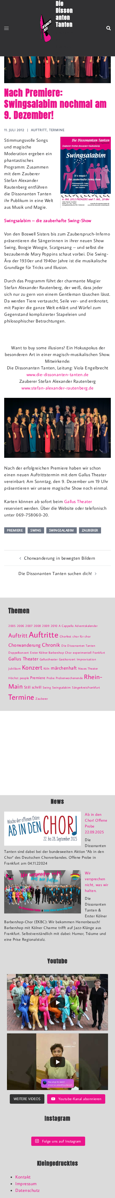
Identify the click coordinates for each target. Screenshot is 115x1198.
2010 (54, 626)
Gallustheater (49, 659)
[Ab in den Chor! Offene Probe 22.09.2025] (42, 829)
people (24, 678)
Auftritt (39, 130)
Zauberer (90, 530)
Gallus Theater (78, 501)
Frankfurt (99, 653)
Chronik (51, 644)
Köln (47, 668)
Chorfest (65, 636)
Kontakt (23, 1177)
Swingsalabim (61, 530)
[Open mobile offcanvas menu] (6, 28)
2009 (45, 626)
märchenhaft (64, 668)
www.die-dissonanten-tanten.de (58, 374)
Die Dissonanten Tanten (78, 646)
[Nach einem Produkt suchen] (108, 28)
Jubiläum (14, 668)
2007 (28, 626)
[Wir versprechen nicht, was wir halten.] (42, 891)
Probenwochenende (69, 678)
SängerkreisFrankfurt (86, 687)
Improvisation (86, 659)
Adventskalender (86, 626)
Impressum (26, 1183)
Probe (51, 678)
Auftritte (44, 634)
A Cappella (66, 626)
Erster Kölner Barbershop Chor (51, 653)
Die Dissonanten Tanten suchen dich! (55, 573)
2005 (12, 626)
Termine (56, 130)
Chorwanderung (24, 645)
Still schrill (33, 687)
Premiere (15, 530)
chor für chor (82, 636)
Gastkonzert (67, 659)
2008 (37, 626)
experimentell (82, 653)
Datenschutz (27, 1190)
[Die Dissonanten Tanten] (46, 28)
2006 (20, 626)
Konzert (32, 667)
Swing (35, 530)
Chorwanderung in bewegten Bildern (59, 558)
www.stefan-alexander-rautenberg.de (57, 388)
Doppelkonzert (18, 653)
